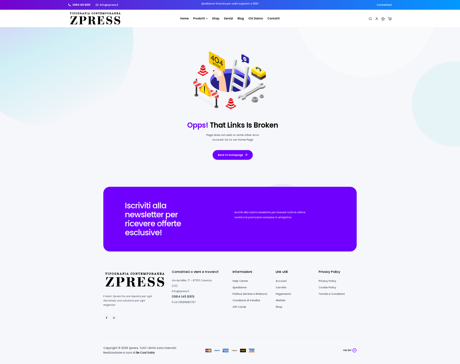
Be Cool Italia (145, 352)
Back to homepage (230, 155)
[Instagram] (114, 318)
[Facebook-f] (106, 318)
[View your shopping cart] (390, 18)
